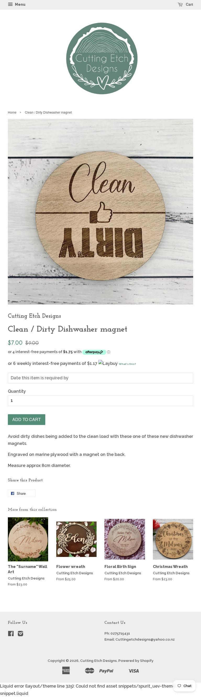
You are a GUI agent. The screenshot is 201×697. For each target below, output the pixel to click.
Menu (19, 4)
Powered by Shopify (135, 660)
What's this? (127, 364)
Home (12, 112)
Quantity (17, 391)
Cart (189, 4)
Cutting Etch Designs (98, 660)
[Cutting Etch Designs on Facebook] (11, 634)
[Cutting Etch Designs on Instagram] (20, 634)
